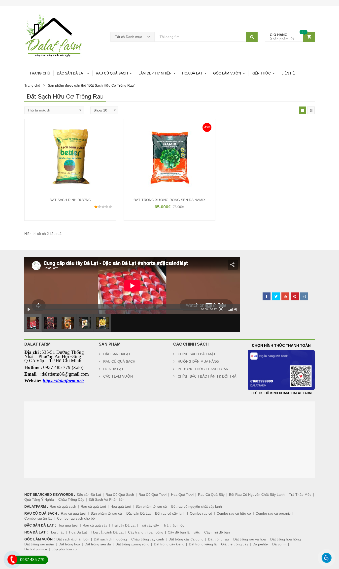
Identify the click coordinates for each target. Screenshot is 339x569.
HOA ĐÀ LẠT (192, 73)
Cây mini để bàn (217, 532)
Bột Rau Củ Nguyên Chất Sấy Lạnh (257, 495)
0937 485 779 (32, 560)
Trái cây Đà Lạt (124, 525)
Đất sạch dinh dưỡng (110, 539)
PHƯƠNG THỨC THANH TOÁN (203, 369)
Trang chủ (32, 85)
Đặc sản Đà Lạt (89, 495)
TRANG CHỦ (40, 73)
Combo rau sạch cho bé (76, 518)
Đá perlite (260, 544)
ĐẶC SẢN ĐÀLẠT (117, 354)
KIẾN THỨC (261, 73)
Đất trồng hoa (69, 544)
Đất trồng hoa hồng (285, 539)
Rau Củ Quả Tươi (152, 495)
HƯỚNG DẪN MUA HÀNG (198, 361)
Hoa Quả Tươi (182, 495)
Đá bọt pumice (35, 549)
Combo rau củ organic (273, 513)
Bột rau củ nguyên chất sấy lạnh (196, 506)
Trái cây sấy (149, 525)
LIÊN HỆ (288, 73)
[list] (311, 110)
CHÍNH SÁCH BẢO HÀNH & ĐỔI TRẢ (207, 376)
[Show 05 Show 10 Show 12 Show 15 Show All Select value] (104, 110)
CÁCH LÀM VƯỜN (118, 376)
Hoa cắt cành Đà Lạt (107, 532)
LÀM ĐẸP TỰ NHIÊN (154, 73)
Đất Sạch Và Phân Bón (107, 499)
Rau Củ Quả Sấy (211, 495)
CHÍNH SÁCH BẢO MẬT (197, 354)
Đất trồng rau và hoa (249, 539)
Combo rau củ (201, 513)
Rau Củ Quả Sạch (119, 495)
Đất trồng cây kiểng (169, 544)
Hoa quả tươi (120, 506)
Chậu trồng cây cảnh (147, 539)
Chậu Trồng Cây (71, 499)
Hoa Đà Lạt (78, 532)
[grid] (302, 110)
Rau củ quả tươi (93, 506)
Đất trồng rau (218, 539)
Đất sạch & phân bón (72, 539)
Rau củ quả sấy (95, 525)
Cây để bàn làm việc (184, 532)
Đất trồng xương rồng (132, 544)
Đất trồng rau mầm (39, 544)
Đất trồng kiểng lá (203, 544)
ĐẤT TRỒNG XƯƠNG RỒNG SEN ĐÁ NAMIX (169, 200)
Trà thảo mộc (173, 525)
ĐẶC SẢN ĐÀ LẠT (71, 73)
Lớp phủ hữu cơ (64, 549)
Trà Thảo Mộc (300, 495)
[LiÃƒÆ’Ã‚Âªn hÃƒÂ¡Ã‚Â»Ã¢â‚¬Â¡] (10, 566)
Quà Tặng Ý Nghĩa (39, 499)
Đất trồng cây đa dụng (186, 539)
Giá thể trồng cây (234, 544)
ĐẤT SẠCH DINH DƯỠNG (70, 200)
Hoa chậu (57, 532)
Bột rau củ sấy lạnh (170, 513)
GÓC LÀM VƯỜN (227, 73)
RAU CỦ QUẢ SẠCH (112, 73)
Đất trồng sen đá (98, 544)
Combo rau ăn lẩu (38, 518)
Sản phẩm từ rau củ (151, 506)
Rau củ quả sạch (63, 506)
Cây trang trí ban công (145, 532)
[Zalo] (324, 565)
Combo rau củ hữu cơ (234, 513)
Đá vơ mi (279, 544)
